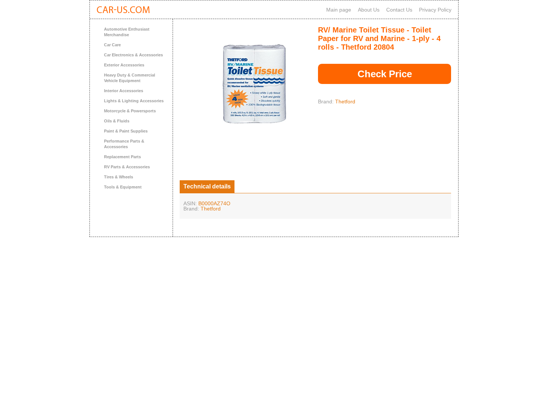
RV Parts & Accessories (127, 167)
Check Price (385, 73)
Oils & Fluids (116, 121)
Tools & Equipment (123, 187)
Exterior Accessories (124, 65)
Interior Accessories (123, 90)
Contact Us (399, 10)
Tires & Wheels (118, 177)
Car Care (112, 45)
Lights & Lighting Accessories (134, 101)
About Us (368, 10)
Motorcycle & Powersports (130, 111)
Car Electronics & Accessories (133, 55)
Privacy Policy (435, 10)
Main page (338, 10)
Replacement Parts (122, 157)
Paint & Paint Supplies (126, 131)
